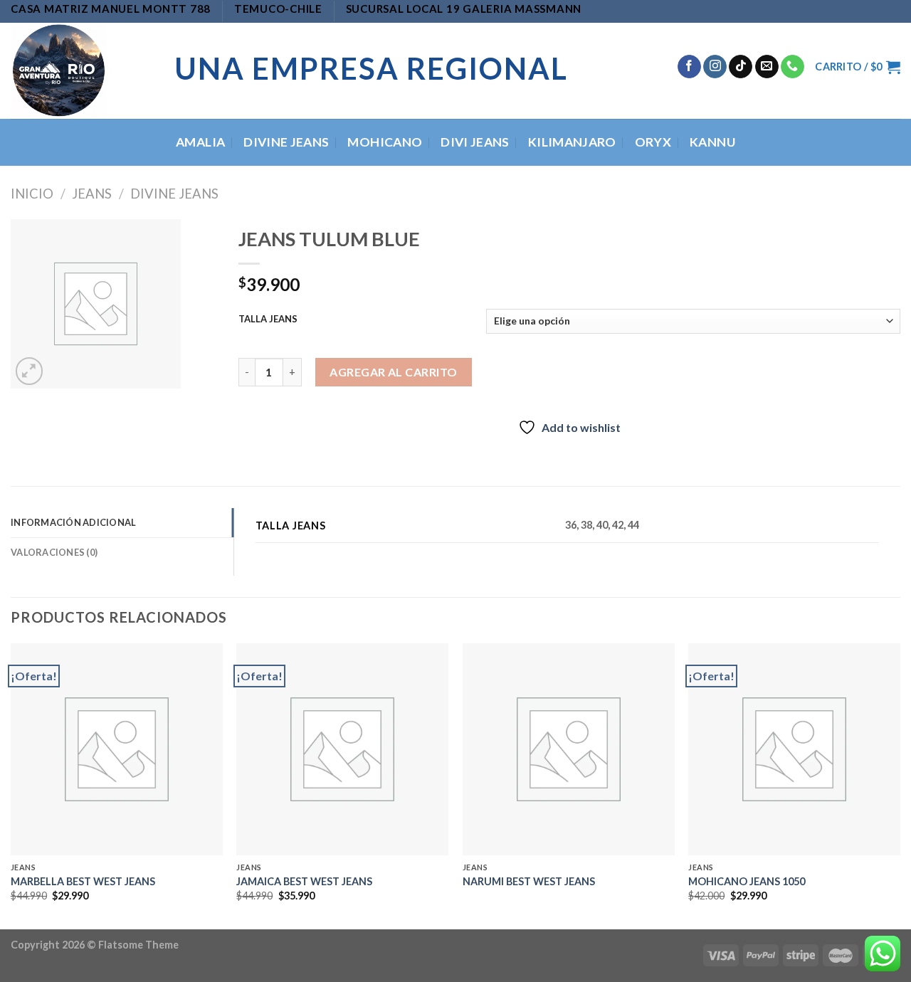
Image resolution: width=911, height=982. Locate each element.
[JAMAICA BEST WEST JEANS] (342, 749)
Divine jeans (174, 193)
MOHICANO (384, 141)
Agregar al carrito (394, 372)
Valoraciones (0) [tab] (54, 552)
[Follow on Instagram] (715, 67)
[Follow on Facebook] (689, 67)
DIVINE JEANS (286, 141)
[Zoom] (29, 371)
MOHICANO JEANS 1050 (746, 881)
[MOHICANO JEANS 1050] (794, 749)
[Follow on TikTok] (740, 67)
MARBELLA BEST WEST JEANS (83, 881)
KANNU (712, 141)
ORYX (653, 141)
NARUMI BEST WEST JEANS (529, 881)
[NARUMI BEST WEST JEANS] (569, 749)
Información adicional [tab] (73, 522)
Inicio (32, 193)
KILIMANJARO (572, 141)
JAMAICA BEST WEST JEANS (304, 881)
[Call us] (792, 67)
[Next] (899, 785)
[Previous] (11, 785)
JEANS (92, 193)
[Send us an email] (767, 67)
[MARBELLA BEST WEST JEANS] (117, 749)
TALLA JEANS (267, 319)
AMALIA (200, 141)
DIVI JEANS (475, 141)
